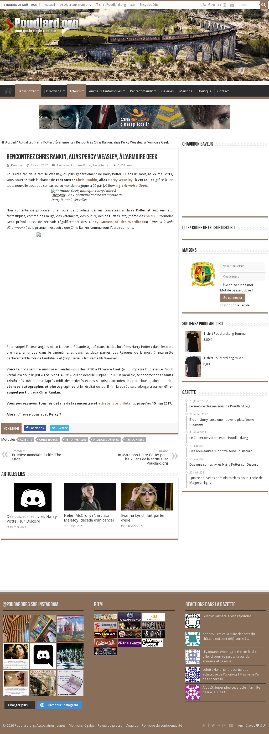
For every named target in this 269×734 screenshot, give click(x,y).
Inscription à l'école (235, 305)
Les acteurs (100, 165)
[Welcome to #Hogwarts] (16, 628)
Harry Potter (27, 91)
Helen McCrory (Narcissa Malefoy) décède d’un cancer (89, 518)
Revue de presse (110, 725)
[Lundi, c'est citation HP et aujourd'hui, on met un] (16, 683)
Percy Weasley (120, 180)
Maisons (185, 91)
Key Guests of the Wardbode (119, 222)
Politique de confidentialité (162, 725)
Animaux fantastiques (105, 91)
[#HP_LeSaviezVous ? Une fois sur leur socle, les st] (70, 656)
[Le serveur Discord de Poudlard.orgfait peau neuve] (43, 656)
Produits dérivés (106, 440)
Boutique (204, 91)
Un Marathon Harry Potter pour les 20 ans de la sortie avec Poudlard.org (142, 457)
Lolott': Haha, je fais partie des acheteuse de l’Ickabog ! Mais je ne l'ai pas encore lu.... (231, 674)
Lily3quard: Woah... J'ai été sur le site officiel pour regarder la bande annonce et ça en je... (230, 656)
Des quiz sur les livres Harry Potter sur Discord (32, 519)
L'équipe (132, 725)
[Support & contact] (232, 5)
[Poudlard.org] (42, 23)
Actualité (25, 142)
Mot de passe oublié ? (236, 290)
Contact (223, 91)
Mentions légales (81, 725)
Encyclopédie (149, 5)
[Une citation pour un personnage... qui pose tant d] (16, 656)
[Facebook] (209, 5)
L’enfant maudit (141, 91)
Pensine (16, 165)
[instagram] (225, 5)
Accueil (50, 5)
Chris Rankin (86, 180)
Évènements (64, 142)
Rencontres (135, 440)
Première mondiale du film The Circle (36, 455)
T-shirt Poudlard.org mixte (115, 5)
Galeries (167, 91)
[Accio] (264, 5)
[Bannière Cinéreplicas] (134, 117)
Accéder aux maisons (75, 5)
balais (151, 216)
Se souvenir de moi (238, 285)
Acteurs (75, 91)
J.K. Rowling (52, 91)
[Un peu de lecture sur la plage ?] (43, 628)
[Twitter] (214, 5)
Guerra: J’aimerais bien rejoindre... (228, 616)
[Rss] (204, 5)
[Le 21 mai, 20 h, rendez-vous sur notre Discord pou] (43, 683)
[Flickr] (219, 5)
